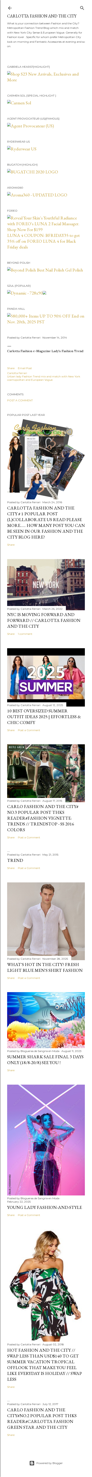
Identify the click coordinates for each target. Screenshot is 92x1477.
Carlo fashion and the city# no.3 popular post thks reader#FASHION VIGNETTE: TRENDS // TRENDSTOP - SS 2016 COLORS (42, 818)
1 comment (25, 633)
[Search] (82, 7)
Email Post (25, 368)
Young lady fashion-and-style (44, 1207)
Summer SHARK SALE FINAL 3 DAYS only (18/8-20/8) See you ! (45, 1059)
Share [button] (11, 368)
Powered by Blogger (49, 1463)
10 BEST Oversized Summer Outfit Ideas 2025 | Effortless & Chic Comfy (44, 716)
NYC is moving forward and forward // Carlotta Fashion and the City (43, 620)
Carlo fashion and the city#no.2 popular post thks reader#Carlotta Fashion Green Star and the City (42, 1418)
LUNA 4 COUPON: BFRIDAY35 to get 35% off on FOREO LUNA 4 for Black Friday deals (43, 241)
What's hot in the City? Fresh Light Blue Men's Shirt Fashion (45, 967)
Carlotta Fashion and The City (41, 16)
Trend (15, 860)
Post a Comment (20, 400)
